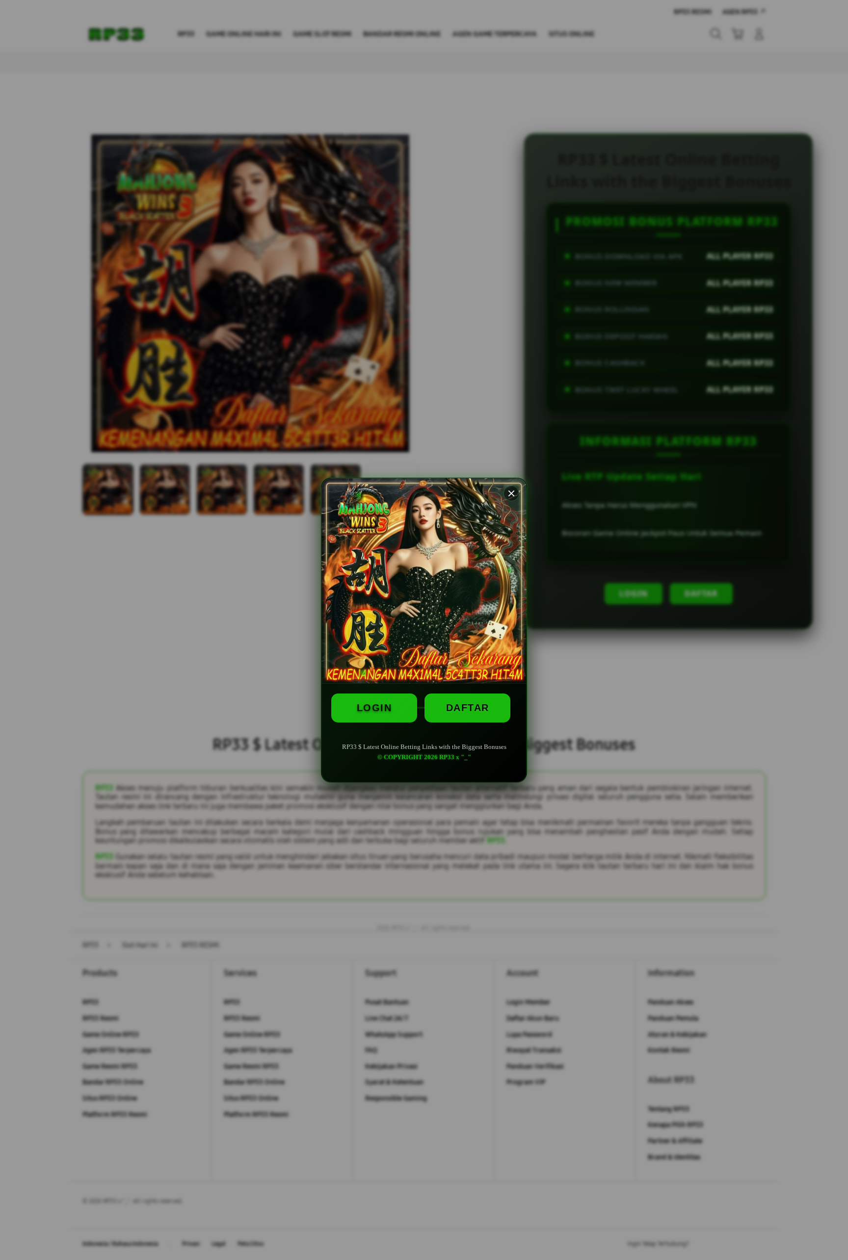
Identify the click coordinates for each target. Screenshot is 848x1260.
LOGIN (374, 707)
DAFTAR (467, 707)
